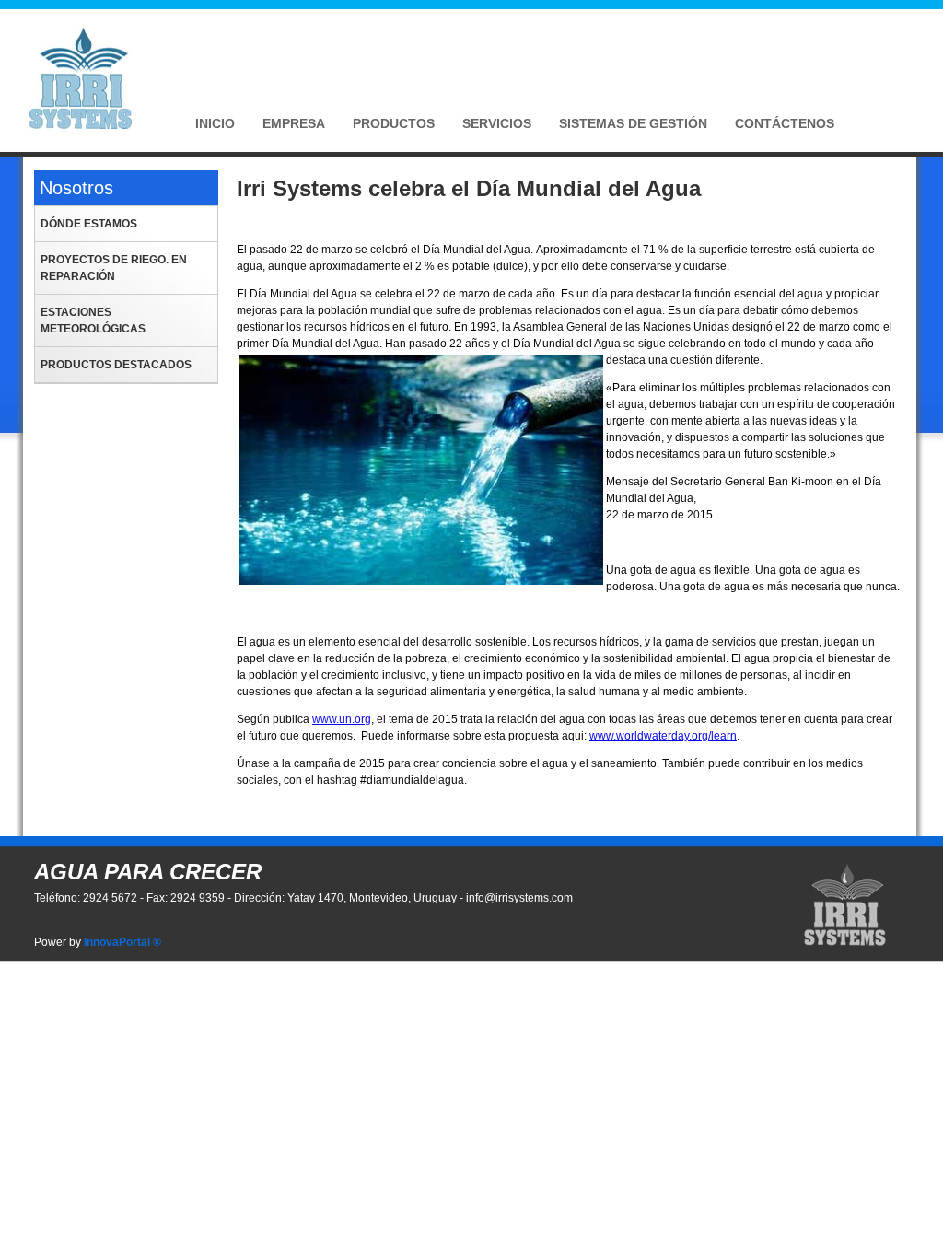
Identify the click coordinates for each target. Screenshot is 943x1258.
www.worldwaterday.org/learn (663, 735)
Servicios (496, 123)
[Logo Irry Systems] (80, 125)
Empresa (293, 123)
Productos (394, 123)
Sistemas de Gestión (633, 123)
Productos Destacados (116, 364)
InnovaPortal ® (122, 942)
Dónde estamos (89, 223)
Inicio (215, 123)
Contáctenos (784, 123)
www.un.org (341, 719)
